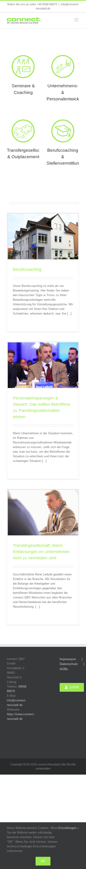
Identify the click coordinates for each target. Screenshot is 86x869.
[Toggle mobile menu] (76, 19)
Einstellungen (67, 828)
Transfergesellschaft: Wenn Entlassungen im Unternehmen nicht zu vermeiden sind (41, 551)
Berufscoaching (27, 269)
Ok (43, 861)
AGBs (64, 669)
